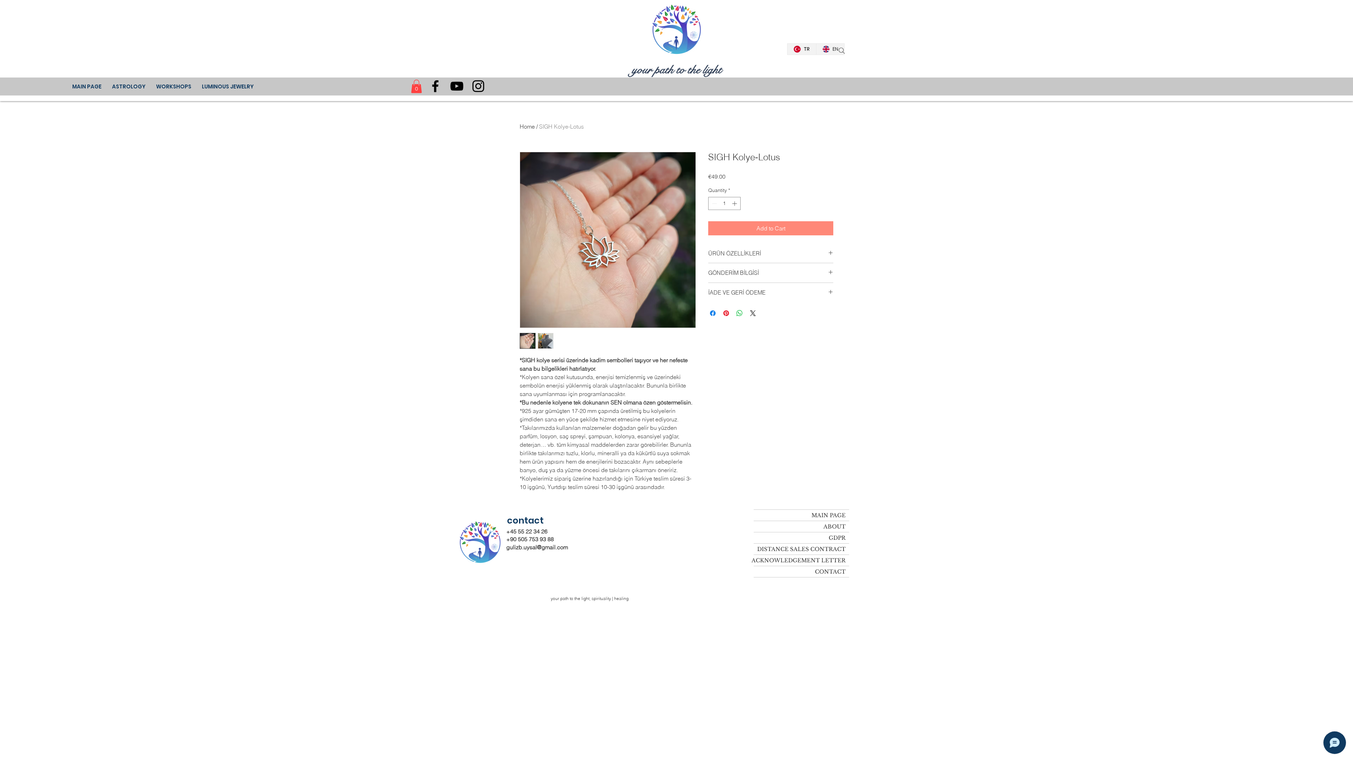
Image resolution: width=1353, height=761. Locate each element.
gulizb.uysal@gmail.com (537, 547)
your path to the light (677, 69)
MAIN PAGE (828, 515)
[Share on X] (753, 313)
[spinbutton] (724, 203)
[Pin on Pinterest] (726, 313)
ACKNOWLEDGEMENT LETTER (800, 560)
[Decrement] (713, 203)
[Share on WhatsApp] (739, 313)
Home (527, 126)
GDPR (837, 537)
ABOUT (834, 526)
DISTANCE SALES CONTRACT (801, 549)
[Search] (841, 50)
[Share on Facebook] (713, 313)
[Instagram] (478, 86)
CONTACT (830, 571)
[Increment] (735, 203)
